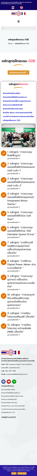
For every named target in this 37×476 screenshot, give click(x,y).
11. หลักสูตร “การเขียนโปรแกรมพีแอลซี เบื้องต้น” (21, 315)
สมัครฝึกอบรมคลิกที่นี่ (17, 72)
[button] (18, 21)
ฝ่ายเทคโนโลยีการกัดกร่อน (13, 108)
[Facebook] (3, 381)
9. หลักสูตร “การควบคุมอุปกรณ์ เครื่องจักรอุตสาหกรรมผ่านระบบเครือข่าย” (21, 281)
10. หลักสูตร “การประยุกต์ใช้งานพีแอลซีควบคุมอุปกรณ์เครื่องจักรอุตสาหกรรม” (20, 300)
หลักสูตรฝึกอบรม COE (11, 120)
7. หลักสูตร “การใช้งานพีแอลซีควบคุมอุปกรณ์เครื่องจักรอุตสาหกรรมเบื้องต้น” (20, 248)
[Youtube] (9, 381)
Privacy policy (22, 473)
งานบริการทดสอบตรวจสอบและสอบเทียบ (18, 116)
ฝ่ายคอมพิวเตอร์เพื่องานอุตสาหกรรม (17, 101)
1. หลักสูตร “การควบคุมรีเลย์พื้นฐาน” (19, 153)
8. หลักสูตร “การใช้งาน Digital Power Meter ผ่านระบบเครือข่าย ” (21, 264)
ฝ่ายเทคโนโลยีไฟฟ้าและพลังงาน (15, 97)
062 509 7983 (10, 371)
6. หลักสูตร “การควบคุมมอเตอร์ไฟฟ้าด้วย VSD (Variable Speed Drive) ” (21, 231)
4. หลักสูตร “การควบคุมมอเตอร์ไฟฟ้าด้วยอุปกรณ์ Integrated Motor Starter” (20, 199)
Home (10, 44)
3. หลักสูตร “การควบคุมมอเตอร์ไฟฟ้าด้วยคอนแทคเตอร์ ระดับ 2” (21, 182)
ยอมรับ (14, 473)
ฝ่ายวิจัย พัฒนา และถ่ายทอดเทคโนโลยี (17, 112)
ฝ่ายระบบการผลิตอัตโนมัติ (12, 105)
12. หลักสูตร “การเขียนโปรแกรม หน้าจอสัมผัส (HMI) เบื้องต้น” (19, 328)
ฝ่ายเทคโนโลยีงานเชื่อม (11, 93)
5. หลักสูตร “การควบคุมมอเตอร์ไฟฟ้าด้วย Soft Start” (20, 215)
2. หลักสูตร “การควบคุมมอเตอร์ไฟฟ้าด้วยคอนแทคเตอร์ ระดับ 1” (21, 167)
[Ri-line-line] (14, 381)
